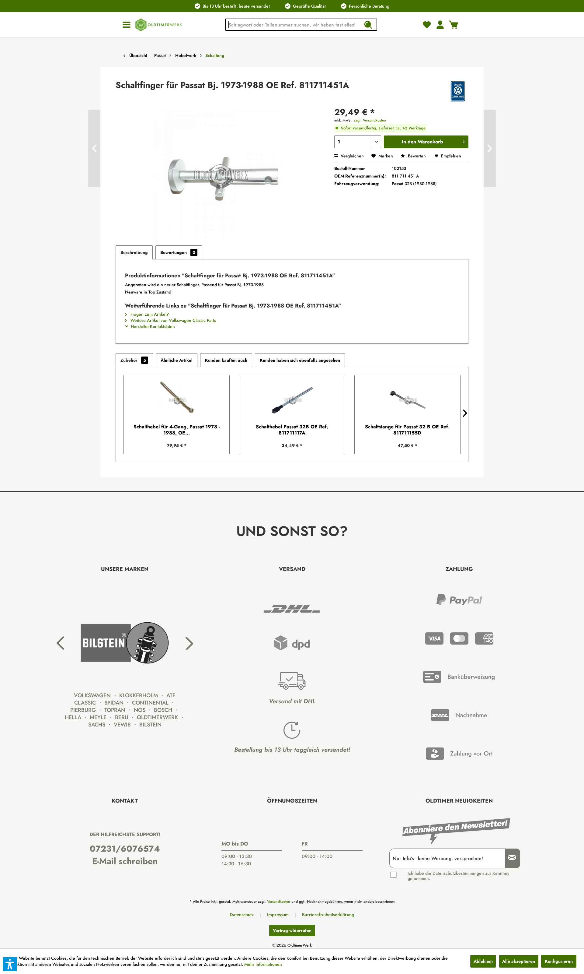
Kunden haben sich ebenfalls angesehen (300, 360)
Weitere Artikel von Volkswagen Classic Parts (172, 320)
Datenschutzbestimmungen (458, 873)
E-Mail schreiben (125, 861)
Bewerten (417, 156)
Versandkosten (278, 901)
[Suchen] (368, 24)
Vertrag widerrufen (292, 930)
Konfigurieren (559, 961)
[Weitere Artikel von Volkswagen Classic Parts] (457, 91)
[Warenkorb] (453, 24)
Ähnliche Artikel (177, 360)
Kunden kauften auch (226, 360)
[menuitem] (126, 25)
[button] (10, 964)
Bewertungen (177, 252)
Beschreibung (134, 252)
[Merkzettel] (426, 24)
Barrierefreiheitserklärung (328, 914)
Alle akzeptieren (518, 961)
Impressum (278, 914)
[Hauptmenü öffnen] (126, 25)
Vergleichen (351, 156)
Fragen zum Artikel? (149, 314)
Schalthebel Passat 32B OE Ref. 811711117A (292, 430)
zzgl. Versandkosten (370, 120)
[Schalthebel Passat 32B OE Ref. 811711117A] (292, 399)
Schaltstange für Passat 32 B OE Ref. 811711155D (407, 430)
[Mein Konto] (440, 24)
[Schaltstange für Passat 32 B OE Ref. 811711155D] (407, 399)
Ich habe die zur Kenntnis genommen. (458, 876)
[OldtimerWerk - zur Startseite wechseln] (158, 25)
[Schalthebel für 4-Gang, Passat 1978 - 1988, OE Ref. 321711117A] (176, 399)
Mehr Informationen (263, 964)
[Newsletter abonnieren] (509, 858)
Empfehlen (450, 156)
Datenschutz (242, 914)
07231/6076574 (125, 848)
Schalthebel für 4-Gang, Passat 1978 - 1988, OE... (177, 430)
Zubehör (133, 360)
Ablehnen (483, 961)
